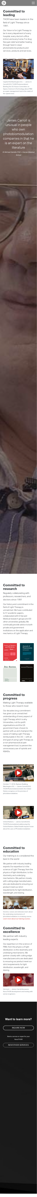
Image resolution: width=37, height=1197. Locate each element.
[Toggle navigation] (33, 3)
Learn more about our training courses (16, 919)
